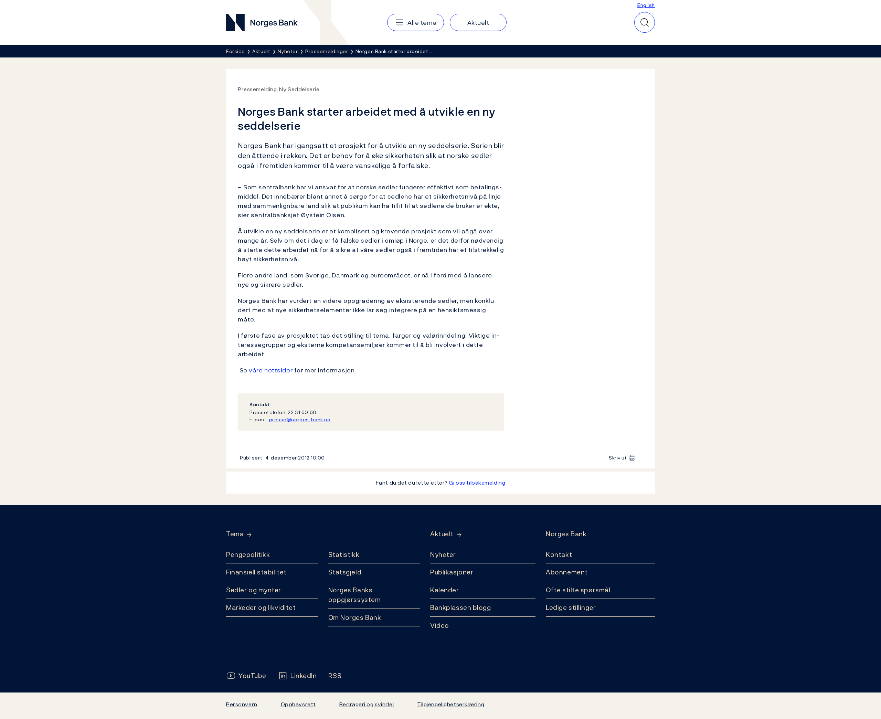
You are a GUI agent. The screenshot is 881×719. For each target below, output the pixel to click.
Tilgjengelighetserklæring (450, 704)
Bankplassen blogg (460, 607)
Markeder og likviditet (261, 607)
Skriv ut (618, 457)
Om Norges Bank (354, 617)
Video (439, 625)
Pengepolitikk (248, 554)
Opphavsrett (298, 704)
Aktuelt (442, 534)
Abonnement (567, 572)
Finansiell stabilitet (256, 572)
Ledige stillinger (571, 607)
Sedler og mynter (253, 590)
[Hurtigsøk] (644, 22)
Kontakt (559, 554)
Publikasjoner (451, 572)
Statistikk (344, 554)
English (646, 5)
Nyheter (443, 554)
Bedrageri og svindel (366, 704)
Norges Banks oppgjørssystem (354, 595)
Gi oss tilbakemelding (477, 482)
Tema (235, 534)
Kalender (444, 590)
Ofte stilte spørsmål (578, 590)
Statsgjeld (345, 572)
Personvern (241, 704)
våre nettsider (271, 370)
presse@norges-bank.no (300, 419)
